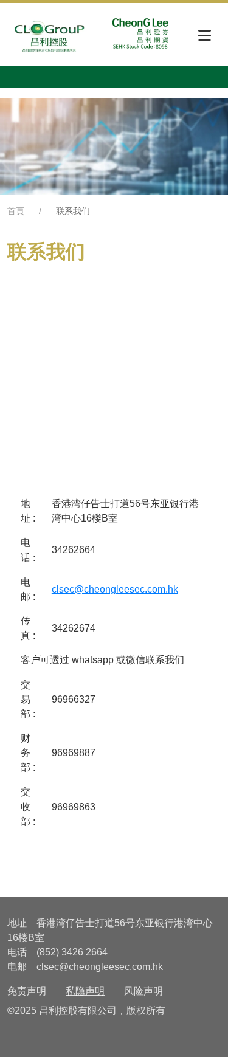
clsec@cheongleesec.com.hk (115, 589)
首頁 (15, 211)
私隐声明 (85, 991)
